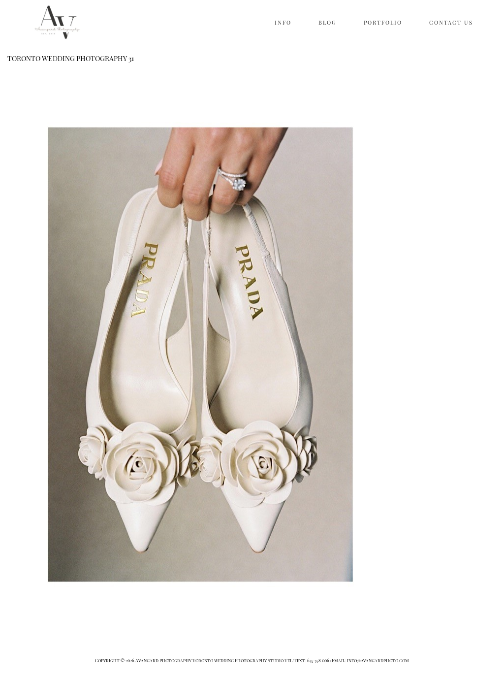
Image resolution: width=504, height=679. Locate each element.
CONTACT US (451, 22)
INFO (283, 22)
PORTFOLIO (383, 22)
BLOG (327, 22)
